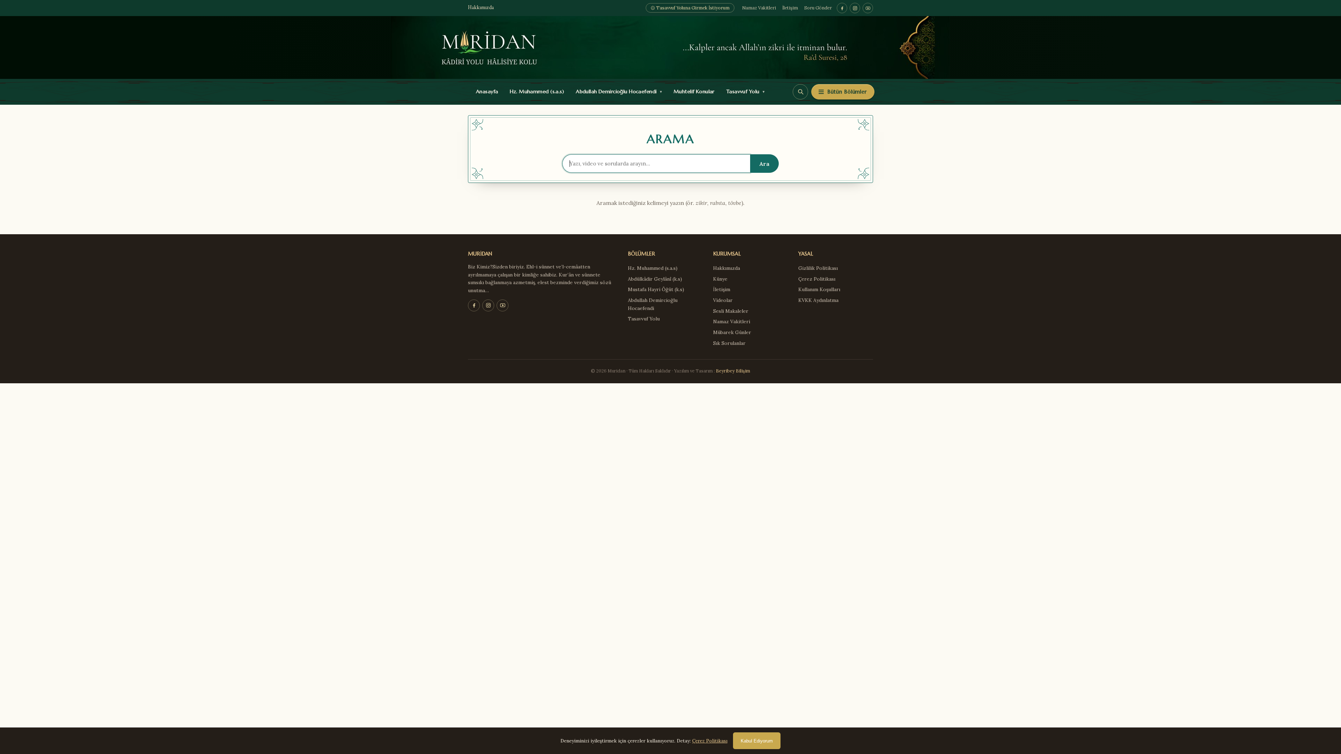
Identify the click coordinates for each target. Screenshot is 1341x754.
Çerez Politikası (816, 279)
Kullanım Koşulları (819, 289)
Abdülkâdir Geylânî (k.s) (655, 279)
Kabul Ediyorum (757, 741)
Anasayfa (485, 91)
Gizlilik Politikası (818, 268)
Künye (720, 279)
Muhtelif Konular (692, 91)
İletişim (790, 8)
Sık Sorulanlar (729, 343)
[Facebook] (842, 8)
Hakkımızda (481, 8)
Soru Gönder (818, 8)
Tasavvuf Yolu (743, 91)
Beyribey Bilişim (733, 371)
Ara (764, 163)
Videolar (723, 300)
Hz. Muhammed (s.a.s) (535, 91)
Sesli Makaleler (730, 311)
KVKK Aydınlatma (818, 300)
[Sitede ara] (800, 91)
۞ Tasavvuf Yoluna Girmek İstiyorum (690, 8)
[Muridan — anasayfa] (670, 47)
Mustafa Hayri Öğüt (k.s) (656, 289)
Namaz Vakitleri (759, 8)
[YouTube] (868, 8)
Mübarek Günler (732, 332)
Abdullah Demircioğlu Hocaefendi (617, 91)
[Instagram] (855, 8)
